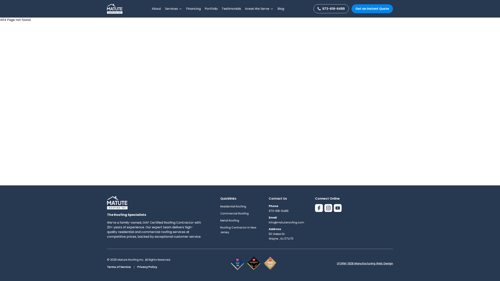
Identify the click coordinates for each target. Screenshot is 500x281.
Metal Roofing (229, 220)
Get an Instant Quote (372, 8)
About (156, 8)
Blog (281, 8)
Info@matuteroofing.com (286, 222)
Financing (193, 8)
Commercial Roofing (234, 213)
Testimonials (231, 8)
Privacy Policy (147, 267)
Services (171, 8)
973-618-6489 (333, 8)
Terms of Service (119, 267)
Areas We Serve (257, 8)
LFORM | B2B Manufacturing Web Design (365, 263)
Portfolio (211, 8)
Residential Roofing (233, 206)
